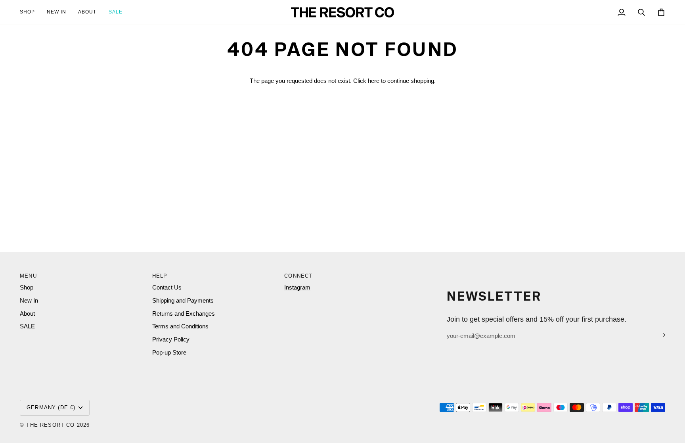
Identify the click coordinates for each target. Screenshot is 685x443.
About (27, 314)
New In (29, 300)
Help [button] (160, 276)
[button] (30, 12)
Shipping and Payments (183, 300)
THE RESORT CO (50, 425)
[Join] (658, 335)
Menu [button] (28, 276)
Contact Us (167, 287)
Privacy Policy (170, 339)
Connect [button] (298, 276)
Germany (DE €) (51, 407)
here (373, 81)
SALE (27, 326)
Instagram (297, 287)
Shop (26, 287)
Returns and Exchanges (183, 314)
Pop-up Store (169, 352)
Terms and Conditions (180, 326)
